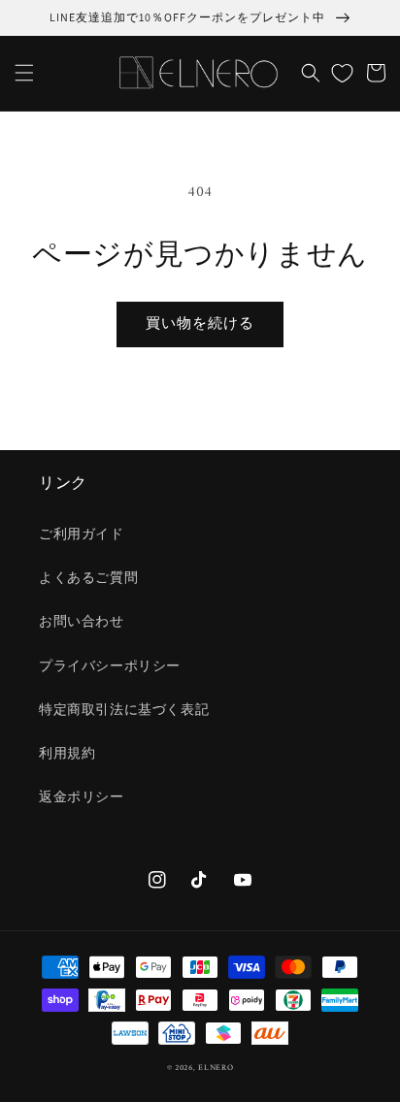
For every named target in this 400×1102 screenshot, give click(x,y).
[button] (24, 72)
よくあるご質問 (88, 579)
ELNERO (215, 1068)
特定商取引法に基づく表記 (124, 710)
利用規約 (67, 754)
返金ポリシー (81, 798)
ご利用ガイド (81, 535)
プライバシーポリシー (110, 667)
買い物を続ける (200, 324)
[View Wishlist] (342, 72)
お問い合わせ (81, 622)
